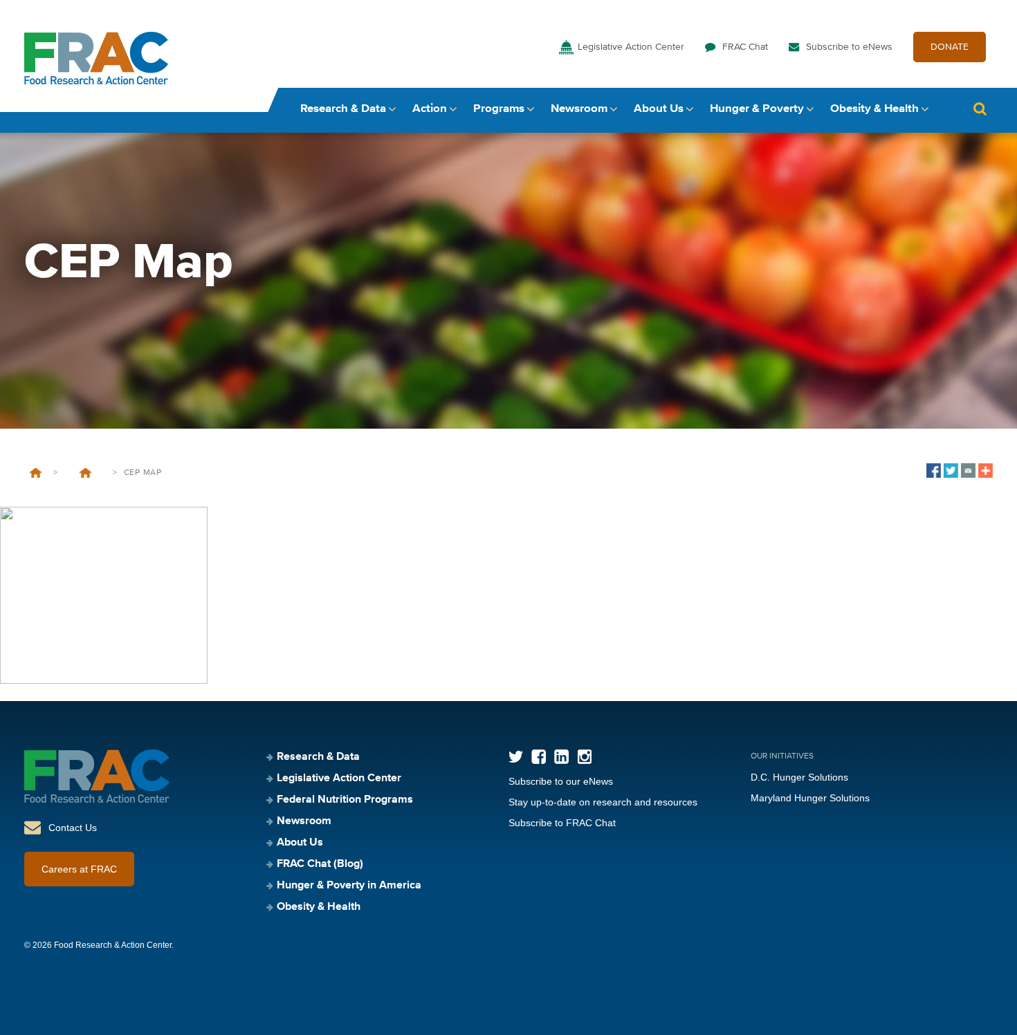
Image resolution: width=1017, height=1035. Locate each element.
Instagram (584, 756)
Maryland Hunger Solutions (810, 797)
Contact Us (72, 827)
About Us (659, 109)
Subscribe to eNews (849, 47)
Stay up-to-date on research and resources (602, 802)
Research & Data (343, 109)
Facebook (538, 756)
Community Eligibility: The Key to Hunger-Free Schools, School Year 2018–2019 (85, 473)
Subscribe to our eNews (560, 781)
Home (35, 473)
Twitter (515, 756)
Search (979, 109)
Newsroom (579, 109)
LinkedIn (561, 756)
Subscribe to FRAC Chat (562, 822)
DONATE (950, 47)
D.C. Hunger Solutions (799, 777)
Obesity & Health (874, 109)
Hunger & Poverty (757, 109)
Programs (498, 109)
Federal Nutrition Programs (345, 799)
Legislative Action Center (631, 47)
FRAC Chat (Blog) (320, 864)
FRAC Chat (745, 47)
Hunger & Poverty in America (349, 885)
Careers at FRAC (79, 869)
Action (429, 109)
